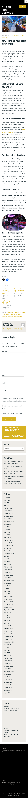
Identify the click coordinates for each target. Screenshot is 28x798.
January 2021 (8, 661)
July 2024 (7, 559)
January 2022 (8, 631)
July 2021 (7, 647)
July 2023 (7, 586)
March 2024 (7, 564)
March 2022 (7, 626)
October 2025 (8, 519)
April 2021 (7, 653)
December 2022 (8, 602)
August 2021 (7, 645)
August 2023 (7, 583)
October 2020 (8, 669)
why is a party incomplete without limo (6, 302)
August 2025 (7, 524)
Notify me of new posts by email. (12, 413)
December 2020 (8, 663)
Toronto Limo (18, 316)
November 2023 (8, 575)
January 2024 (8, 570)
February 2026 (8, 508)
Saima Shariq (15, 35)
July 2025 (7, 527)
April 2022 (7, 623)
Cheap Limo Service (7, 10)
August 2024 (7, 556)
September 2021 (9, 642)
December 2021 (8, 634)
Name (4, 375)
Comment (5, 351)
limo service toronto (12, 312)
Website (4, 391)
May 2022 (7, 620)
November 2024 (8, 548)
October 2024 (8, 551)
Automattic (16, 795)
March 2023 (7, 594)
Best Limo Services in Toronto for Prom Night (7, 291)
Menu (23, 6)
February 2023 (8, 596)
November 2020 (8, 666)
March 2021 (7, 655)
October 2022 (8, 607)
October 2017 (8, 687)
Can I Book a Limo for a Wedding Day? (14, 467)
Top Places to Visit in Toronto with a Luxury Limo (14, 477)
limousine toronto (9, 314)
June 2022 (7, 618)
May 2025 (7, 532)
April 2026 (7, 503)
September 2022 (9, 610)
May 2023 (7, 591)
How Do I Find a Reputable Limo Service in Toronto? (13, 472)
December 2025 (8, 513)
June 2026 (7, 497)
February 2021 (8, 658)
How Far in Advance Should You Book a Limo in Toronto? (13, 462)
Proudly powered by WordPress (12, 793)
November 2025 (8, 516)
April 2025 (7, 535)
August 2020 (7, 674)
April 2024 (7, 562)
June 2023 (7, 588)
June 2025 (7, 529)
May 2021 (7, 650)
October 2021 (8, 639)
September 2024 (9, 553)
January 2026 (8, 511)
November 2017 (8, 685)
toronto (10, 316)
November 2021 (8, 637)
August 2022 (7, 612)
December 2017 (8, 682)
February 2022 (8, 628)
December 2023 (8, 572)
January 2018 (8, 679)
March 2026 (7, 505)
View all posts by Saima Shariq (12, 329)
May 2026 (7, 500)
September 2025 (9, 521)
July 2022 (7, 615)
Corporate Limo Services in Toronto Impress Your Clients (12, 482)
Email (4, 383)
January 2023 (8, 599)
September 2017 (9, 690)
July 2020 (7, 677)
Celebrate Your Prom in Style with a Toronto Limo (19, 290)
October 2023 (8, 578)
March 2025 (7, 537)
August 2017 (7, 693)
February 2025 (8, 540)
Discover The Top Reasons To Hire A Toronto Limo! (12, 429)
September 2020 (9, 671)
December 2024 (8, 545)
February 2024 (8, 567)
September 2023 (9, 580)
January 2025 (8, 543)
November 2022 (8, 604)
